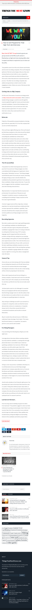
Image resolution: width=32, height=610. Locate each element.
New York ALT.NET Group (9, 53)
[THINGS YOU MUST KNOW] (16, 10)
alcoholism (11, 528)
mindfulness (20, 535)
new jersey (7, 537)
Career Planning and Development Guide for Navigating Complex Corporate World (19, 517)
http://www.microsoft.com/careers (12, 97)
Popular (10, 494)
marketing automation (13, 535)
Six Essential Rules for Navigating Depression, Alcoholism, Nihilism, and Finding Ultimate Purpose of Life (18, 502)
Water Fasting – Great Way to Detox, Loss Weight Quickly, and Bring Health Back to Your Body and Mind (19, 601)
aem (6, 528)
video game (11, 543)
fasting (25, 530)
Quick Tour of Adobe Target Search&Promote (15, 593)
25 (29, 507)
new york (14, 537)
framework (6, 533)
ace (3, 528)
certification (6, 530)
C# (21, 528)
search (4, 540)
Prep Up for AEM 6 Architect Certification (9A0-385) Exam (15, 3)
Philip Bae (5, 49)
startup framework (10, 540)
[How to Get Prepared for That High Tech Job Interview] (16, 40)
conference (14, 530)
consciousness (20, 530)
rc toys (25, 537)
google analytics (18, 533)
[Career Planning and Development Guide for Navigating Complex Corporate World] (9, 461)
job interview (5, 421)
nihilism (21, 537)
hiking (25, 532)
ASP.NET (16, 528)
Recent (4, 494)
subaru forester (21, 540)
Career (28, 49)
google (12, 533)
